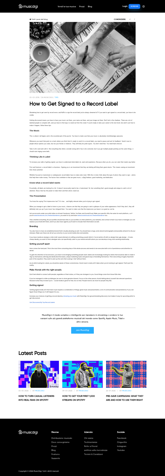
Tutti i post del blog (39, 19)
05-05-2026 (24, 391)
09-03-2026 (67, 391)
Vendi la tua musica (67, 7)
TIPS (56, 97)
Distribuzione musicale (61, 438)
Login (125, 6)
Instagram (121, 446)
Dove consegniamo (60, 442)
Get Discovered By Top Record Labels (42, 302)
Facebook (121, 438)
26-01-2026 (111, 391)
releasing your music (70, 296)
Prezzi (82, 7)
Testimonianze (90, 442)
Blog (90, 7)
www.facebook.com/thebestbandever (47, 215)
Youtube (121, 450)
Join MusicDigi (82, 330)
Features (55, 454)
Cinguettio (122, 442)
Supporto (55, 458)
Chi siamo (88, 438)
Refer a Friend (90, 446)
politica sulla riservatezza (95, 450)
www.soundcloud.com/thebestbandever (90, 215)
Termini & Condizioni (93, 454)
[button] (143, 6)
